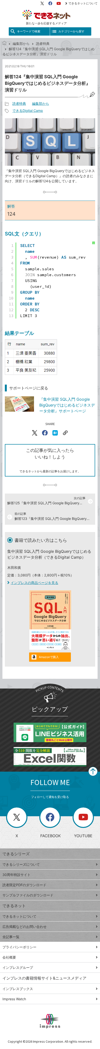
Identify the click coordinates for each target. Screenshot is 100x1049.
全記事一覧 (10, 937)
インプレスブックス (17, 989)
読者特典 (43, 43)
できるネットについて (83, 3)
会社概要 (9, 957)
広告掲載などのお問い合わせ (24, 926)
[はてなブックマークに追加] (55, 433)
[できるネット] (4, 43)
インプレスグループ (17, 967)
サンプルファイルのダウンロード (27, 895)
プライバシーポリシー (19, 947)
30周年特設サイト (16, 875)
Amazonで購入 (49, 657)
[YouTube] (59, 3)
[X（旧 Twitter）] (42, 3)
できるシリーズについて (21, 864)
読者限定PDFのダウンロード (24, 885)
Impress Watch (14, 999)
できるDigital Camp (27, 110)
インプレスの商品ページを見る (34, 583)
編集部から (21, 43)
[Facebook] (50, 3)
